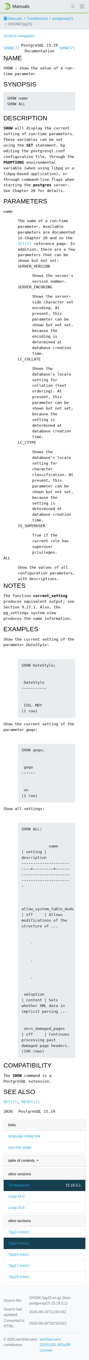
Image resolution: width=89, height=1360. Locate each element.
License (46, 1350)
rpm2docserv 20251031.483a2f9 (55, 1342)
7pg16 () (18, 1254)
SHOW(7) (12, 48)
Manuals (14, 19)
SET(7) (24, 244)
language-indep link (24, 1136)
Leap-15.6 (16, 1208)
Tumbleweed (37, 19)
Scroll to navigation (18, 36)
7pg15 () (18, 1243)
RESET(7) (31, 1102)
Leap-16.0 (16, 1196)
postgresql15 (62, 19)
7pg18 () (18, 1277)
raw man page (19, 1147)
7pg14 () (18, 1232)
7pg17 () (18, 1266)
